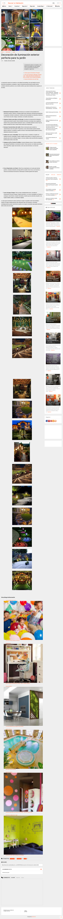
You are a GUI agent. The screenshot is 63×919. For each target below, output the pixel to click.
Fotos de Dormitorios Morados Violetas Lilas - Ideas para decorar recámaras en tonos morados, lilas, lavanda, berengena (32, 76)
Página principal (25, 911)
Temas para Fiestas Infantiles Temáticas (13, 640)
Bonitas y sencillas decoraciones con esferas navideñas (54, 167)
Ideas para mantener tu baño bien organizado (52, 381)
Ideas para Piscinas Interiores (11, 769)
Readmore (58, 226)
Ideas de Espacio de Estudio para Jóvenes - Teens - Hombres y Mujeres (18, 683)
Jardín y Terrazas (9, 729)
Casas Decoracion (9, 772)
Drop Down (17, 6)
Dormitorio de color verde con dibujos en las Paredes (15, 855)
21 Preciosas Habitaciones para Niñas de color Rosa (52, 258)
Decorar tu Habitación (15, 3)
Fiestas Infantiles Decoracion (11, 600)
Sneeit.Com (34, 916)
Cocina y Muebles (9, 686)
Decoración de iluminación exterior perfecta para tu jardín (54, 155)
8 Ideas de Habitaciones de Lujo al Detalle (53, 340)
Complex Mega (40, 6)
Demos (10, 6)
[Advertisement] (11, 71)
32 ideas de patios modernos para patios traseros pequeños (53, 148)
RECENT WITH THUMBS (51, 143)
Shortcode (49, 6)
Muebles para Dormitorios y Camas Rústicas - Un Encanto (53, 278)
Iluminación (8, 52)
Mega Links (24, 6)
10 (48, 400)
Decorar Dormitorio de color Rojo (31, 79)
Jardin (14, 52)
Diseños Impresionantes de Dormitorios (52, 319)
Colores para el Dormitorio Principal (32, 72)
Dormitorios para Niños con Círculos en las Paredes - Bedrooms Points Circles (19, 812)
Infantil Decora (8, 643)
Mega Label (32, 6)
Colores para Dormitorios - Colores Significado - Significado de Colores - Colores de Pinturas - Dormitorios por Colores (53, 214)
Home (4, 6)
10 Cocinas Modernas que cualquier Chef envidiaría (14, 726)
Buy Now (58, 6)
